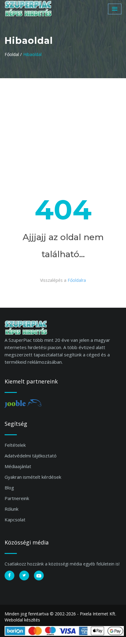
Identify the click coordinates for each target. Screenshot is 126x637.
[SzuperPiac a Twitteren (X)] (24, 575)
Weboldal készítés (22, 620)
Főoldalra (77, 280)
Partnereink (17, 498)
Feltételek (15, 445)
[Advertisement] (63, 123)
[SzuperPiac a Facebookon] (9, 575)
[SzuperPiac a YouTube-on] (39, 575)
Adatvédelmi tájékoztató (31, 456)
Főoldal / (13, 54)
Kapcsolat (15, 519)
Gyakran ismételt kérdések (33, 477)
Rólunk (11, 509)
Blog (9, 488)
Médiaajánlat (18, 466)
